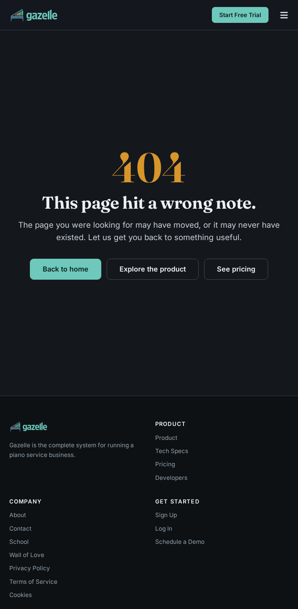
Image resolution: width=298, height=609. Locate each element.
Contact (20, 528)
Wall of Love (26, 555)
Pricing (165, 464)
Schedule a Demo (179, 541)
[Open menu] (284, 15)
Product (166, 437)
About (17, 515)
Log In (163, 528)
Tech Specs (171, 451)
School (19, 541)
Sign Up (166, 515)
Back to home (65, 269)
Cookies (20, 595)
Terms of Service (33, 581)
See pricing (236, 269)
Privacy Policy (29, 568)
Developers (171, 477)
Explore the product (153, 269)
